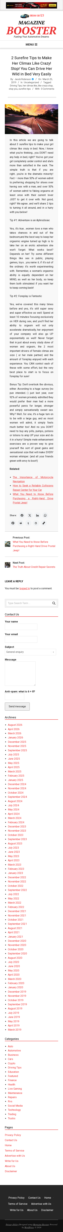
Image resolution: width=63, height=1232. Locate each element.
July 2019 (13, 1012)
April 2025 (14, 767)
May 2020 (13, 970)
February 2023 (16, 868)
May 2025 (13, 763)
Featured (13, 1076)
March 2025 (14, 771)
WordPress (29, 1227)
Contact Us (11, 1140)
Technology (14, 1109)
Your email (11, 634)
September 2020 (17, 953)
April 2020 (14, 974)
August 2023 (15, 843)
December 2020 (17, 940)
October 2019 (15, 1000)
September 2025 (17, 750)
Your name (11, 621)
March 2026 (14, 733)
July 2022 (13, 894)
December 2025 (17, 741)
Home (8, 1145)
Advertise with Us (15, 1155)
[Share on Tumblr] (28, 523)
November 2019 (17, 995)
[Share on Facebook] (22, 515)
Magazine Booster (41, 1224)
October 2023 (15, 835)
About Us (10, 1166)
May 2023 (13, 856)
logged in (24, 588)
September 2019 (17, 1004)
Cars (10, 1059)
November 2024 (17, 788)
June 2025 (14, 758)
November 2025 (17, 746)
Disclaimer (11, 1171)
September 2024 (17, 796)
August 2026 (15, 724)
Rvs (10, 1101)
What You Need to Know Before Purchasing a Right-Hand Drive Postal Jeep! (33, 498)
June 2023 (14, 851)
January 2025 (15, 780)
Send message (17, 706)
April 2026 (14, 729)
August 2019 (15, 1008)
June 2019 (14, 1017)
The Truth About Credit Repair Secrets (34, 566)
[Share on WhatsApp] (45, 515)
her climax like (30, 85)
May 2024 (13, 809)
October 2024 (15, 792)
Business (13, 1054)
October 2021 (15, 919)
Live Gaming (15, 1088)
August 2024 (15, 801)
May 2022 (13, 898)
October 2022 (15, 885)
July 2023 (13, 847)
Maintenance (15, 1093)
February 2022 (16, 907)
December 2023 (17, 826)
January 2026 (15, 737)
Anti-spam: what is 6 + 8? (20, 691)
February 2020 (16, 983)
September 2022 (17, 890)
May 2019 (13, 1021)
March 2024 (14, 818)
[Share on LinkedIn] (37, 515)
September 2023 (17, 839)
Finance (12, 1080)
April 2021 (14, 932)
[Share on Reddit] (20, 523)
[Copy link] (44, 523)
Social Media (15, 1105)
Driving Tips (16, 85)
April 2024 (14, 813)
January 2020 (15, 987)
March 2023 (14, 864)
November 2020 (17, 945)
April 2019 (14, 1025)
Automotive (14, 1050)
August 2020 (15, 957)
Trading (12, 1114)
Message (10, 659)
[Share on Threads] (36, 523)
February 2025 (16, 775)
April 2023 (14, 860)
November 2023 (17, 830)
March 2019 (14, 1029)
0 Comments (47, 89)
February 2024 (16, 822)
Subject (9, 646)
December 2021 (17, 911)
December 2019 (17, 991)
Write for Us (11, 1161)
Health (11, 1084)
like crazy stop (45, 85)
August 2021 (15, 928)
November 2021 (17, 915)
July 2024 (13, 805)
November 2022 (17, 881)
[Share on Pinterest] (13, 523)
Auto (10, 1046)
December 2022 (17, 877)
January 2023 (15, 873)
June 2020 (14, 966)
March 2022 (14, 902)
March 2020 (14, 979)
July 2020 (13, 962)
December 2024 (17, 784)
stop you (13, 89)
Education (13, 1071)
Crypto (11, 1063)
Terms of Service (14, 1150)
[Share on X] (30, 515)
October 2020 (15, 949)
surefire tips (25, 89)
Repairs (12, 1097)
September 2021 (17, 923)
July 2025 (13, 754)
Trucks (11, 1118)
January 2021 (15, 936)
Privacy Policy (13, 1135)
